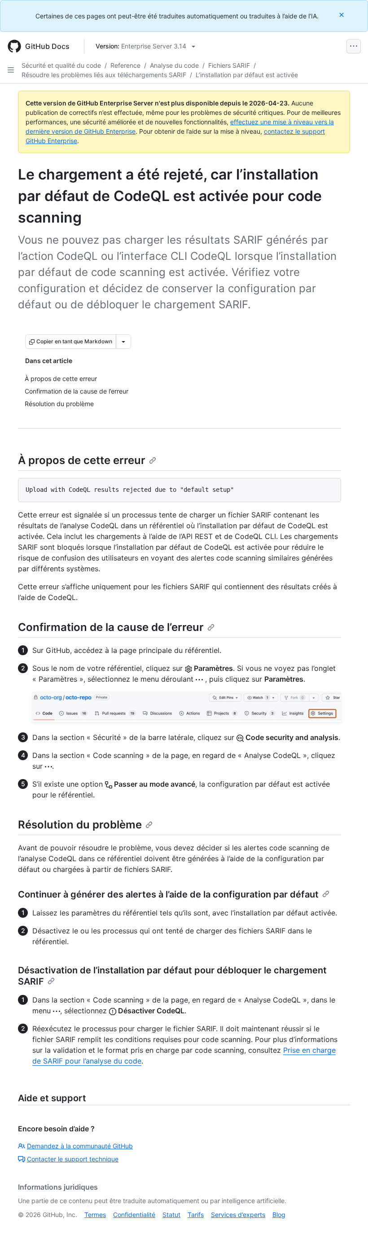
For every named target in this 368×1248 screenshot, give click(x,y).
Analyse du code (174, 65)
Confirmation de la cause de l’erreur (111, 627)
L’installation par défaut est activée (247, 75)
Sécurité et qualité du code (61, 65)
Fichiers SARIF (229, 65)
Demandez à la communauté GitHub (80, 1146)
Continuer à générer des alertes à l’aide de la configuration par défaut (168, 894)
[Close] (342, 14)
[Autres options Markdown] (123, 341)
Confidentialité (134, 1214)
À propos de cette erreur (81, 460)
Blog (278, 1214)
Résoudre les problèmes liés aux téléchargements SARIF (104, 75)
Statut (171, 1214)
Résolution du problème (80, 824)
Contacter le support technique (72, 1159)
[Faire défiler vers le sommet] (348, 1228)
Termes (95, 1214)
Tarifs (196, 1214)
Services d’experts (238, 1214)
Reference (125, 65)
